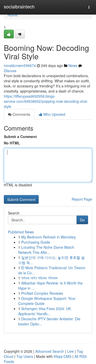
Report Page (82, 199)
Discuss (10, 70)
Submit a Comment (20, 136)
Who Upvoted (53, 114)
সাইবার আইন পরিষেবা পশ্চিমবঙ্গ (39, 277)
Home (12, 14)
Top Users (24, 356)
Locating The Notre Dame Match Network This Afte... (46, 250)
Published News (21, 231)
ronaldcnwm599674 (20, 65)
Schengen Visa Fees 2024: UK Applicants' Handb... (44, 311)
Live (70, 351)
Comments (21, 114)
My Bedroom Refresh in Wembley (48, 237)
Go (82, 219)
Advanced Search (49, 351)
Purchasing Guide (35, 242)
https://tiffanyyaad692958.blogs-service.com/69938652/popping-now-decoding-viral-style (46, 101)
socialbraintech (19, 6)
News (72, 65)
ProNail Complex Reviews (42, 293)
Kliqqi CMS (62, 356)
